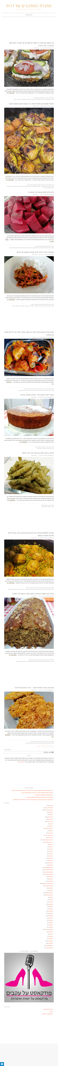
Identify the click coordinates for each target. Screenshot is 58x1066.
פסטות (42, 505)
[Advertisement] (29, 29)
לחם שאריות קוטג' (31, 99)
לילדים (31, 587)
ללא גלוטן (49, 863)
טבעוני (46, 389)
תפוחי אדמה (30, 184)
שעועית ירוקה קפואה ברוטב (18, 306)
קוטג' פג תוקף (17, 99)
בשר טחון (39, 587)
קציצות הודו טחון (26, 589)
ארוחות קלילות (45, 587)
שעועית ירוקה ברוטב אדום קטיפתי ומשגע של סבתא (35, 252)
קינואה (50, 922)
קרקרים (50, 931)
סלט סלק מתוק (35, 247)
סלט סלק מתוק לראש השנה (15, 247)
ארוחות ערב (49, 807)
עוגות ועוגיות (38, 447)
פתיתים (50, 918)
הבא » (38, 746)
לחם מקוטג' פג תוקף (45, 99)
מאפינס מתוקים (48, 874)
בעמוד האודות (21, 762)
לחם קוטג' (38, 99)
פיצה (51, 897)
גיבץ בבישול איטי (46, 390)
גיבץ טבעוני (39, 390)
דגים (51, 824)
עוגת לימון (39, 448)
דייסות (50, 826)
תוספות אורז (49, 945)
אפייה (46, 97)
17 (42, 746)
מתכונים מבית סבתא (43, 246)
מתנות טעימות (48, 886)
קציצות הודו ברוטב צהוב (36, 589)
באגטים (50, 812)
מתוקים (43, 447)
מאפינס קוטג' (24, 99)
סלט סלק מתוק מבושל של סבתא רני (41, 192)
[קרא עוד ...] (10, 93)
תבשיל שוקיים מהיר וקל (26, 186)
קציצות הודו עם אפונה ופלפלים (15, 589)
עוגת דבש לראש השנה (32, 661)
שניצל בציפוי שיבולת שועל (44, 743)
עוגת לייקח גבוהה (46, 448)
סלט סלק (48, 247)
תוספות (34, 184)
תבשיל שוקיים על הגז (15, 186)
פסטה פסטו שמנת (46, 506)
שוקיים (43, 184)
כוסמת (50, 846)
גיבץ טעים (34, 390)
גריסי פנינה (49, 821)
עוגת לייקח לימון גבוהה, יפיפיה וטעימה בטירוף (37, 395)
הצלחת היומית (48, 828)
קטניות (50, 920)
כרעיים (50, 849)
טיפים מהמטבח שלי (47, 840)
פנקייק (50, 902)
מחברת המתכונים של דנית (29, 5)
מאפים (39, 97)
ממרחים (50, 876)
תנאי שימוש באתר (47, 1009)
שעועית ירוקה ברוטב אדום (44, 306)
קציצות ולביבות (48, 929)
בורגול (50, 814)
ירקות (43, 389)
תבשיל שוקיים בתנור (35, 186)
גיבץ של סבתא (22, 390)
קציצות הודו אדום (46, 589)
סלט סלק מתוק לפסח (27, 247)
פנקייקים (50, 904)
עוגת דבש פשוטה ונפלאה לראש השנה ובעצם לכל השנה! (33, 593)
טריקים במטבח (48, 842)
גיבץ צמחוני (28, 390)
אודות (50, 1011)
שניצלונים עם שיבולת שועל (32, 743)
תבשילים (39, 184)
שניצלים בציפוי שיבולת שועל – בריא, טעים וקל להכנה (34, 687)
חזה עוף (42, 741)
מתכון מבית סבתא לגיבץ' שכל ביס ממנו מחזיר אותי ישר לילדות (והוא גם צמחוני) (32, 799)
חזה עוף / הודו (37, 741)
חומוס (50, 830)
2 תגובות (34, 337)
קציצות (27, 587)
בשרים (46, 184)
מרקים (50, 879)
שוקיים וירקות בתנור (45, 186)
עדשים (50, 890)
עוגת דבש (48, 661)
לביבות (50, 851)
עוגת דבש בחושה (41, 661)
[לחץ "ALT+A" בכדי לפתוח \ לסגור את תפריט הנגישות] (2, 1064)
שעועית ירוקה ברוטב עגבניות (31, 306)
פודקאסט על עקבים (47, 1014)
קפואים (36, 304)
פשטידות (36, 97)
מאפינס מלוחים (48, 867)
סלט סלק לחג (42, 247)
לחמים (43, 97)
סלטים (36, 246)
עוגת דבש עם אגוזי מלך (21, 661)
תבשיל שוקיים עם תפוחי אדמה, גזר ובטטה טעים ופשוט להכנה (31, 104)
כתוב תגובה (35, 48)
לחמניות (50, 858)
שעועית (50, 938)
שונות (50, 934)
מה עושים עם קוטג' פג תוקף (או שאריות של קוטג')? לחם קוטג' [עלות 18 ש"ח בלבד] (32, 790)
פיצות (50, 899)
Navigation (29, 15)
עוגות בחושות (38, 660)
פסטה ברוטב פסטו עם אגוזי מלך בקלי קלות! (38, 453)
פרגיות (50, 909)
